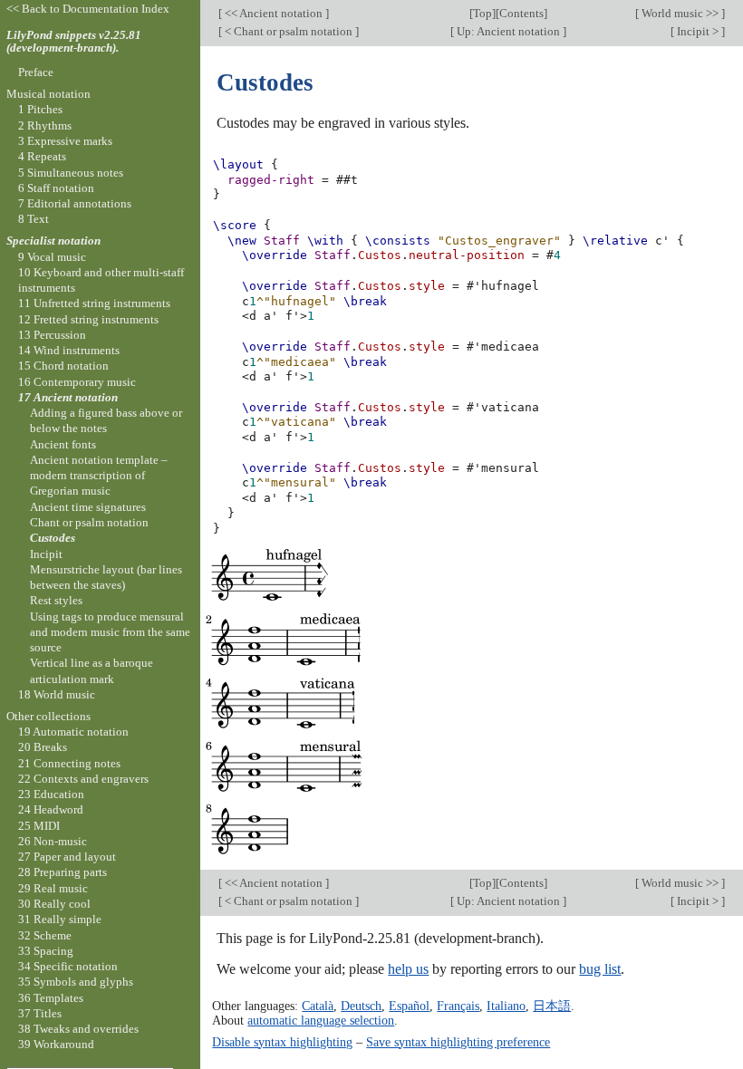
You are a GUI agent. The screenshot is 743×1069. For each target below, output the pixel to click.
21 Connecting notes (69, 763)
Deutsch (361, 1005)
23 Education (51, 794)
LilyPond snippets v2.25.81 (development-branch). (73, 41)
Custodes (52, 537)
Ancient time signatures (88, 507)
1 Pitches (40, 109)
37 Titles (40, 1013)
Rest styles (56, 600)
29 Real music (53, 888)
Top (482, 13)
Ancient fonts (63, 444)
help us (408, 969)
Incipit (46, 554)
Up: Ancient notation (508, 31)
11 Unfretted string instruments (94, 303)
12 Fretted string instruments (88, 319)
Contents (521, 13)
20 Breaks (42, 747)
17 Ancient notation (68, 397)
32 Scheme (45, 935)
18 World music (56, 694)
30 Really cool (54, 903)
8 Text (33, 219)
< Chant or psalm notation (288, 31)
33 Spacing (45, 951)
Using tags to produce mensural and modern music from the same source (110, 632)
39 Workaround (56, 1044)
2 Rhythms (45, 125)
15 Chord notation (63, 365)
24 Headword (50, 809)
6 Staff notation (56, 188)
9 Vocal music (52, 257)
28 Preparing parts (62, 872)
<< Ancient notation (273, 13)
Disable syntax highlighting (282, 1042)
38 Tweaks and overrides (78, 1028)
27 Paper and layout (67, 856)
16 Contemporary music (77, 382)
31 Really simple (59, 919)
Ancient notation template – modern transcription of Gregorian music (99, 475)
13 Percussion (52, 335)
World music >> (680, 13)
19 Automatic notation (73, 731)
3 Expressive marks (65, 141)
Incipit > (697, 31)
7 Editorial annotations (74, 203)
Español (409, 1005)
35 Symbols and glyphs (75, 981)
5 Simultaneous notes (70, 172)
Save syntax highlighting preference (458, 1042)
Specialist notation (53, 240)
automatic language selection (320, 1020)
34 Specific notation (68, 966)
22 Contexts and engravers (83, 778)
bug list (600, 969)
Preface (35, 72)
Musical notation (48, 94)
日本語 (552, 1005)
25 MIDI (39, 826)
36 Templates (50, 998)
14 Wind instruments (69, 350)
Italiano (506, 1005)
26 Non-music (52, 841)
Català (317, 1005)
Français (458, 1005)
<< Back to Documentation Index (87, 8)
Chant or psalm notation (89, 522)
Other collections (48, 716)
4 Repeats (42, 156)
